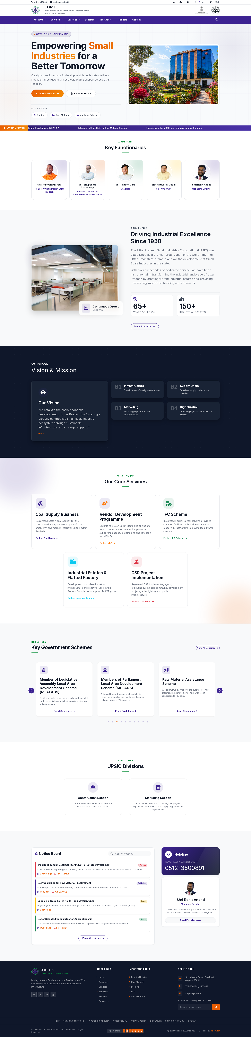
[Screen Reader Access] (189, 2)
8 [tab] (138, 722)
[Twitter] (40, 994)
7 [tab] (134, 722)
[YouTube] (46, 994)
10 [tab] (147, 722)
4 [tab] (121, 722)
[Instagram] (53, 994)
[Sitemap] (182, 2)
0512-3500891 (184, 867)
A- (196, 2)
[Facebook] (34, 994)
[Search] (216, 20)
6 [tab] (130, 722)
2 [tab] (112, 722)
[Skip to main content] (175, 2)
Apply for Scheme (89, 115)
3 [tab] (116, 722)
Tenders (41, 115)
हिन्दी (217, 2)
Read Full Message (190, 920)
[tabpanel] (64, 689)
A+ (203, 2)
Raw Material (62, 115)
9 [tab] (143, 722)
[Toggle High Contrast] (211, 2)
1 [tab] (108, 722)
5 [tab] (125, 722)
